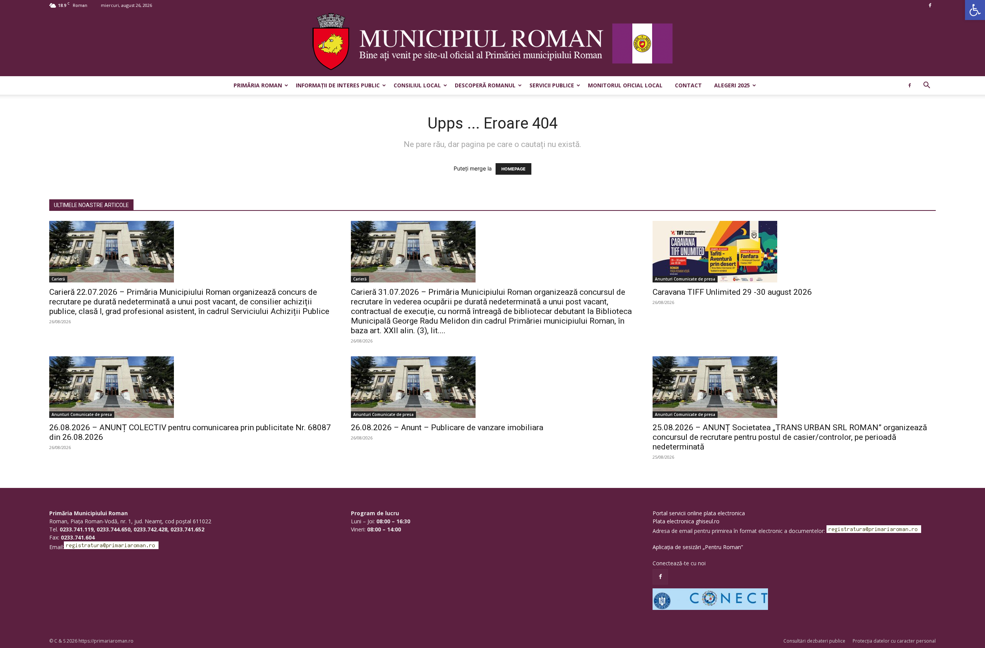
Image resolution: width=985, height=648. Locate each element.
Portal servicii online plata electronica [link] (699, 513)
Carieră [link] (58, 279)
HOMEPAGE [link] (513, 169)
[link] (975, 10)
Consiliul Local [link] (417, 85)
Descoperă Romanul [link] (485, 85)
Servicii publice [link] (551, 85)
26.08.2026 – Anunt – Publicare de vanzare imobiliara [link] (447, 427)
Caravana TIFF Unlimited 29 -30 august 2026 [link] (732, 292)
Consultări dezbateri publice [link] (814, 641)
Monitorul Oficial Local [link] (625, 85)
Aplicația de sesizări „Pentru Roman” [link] (698, 547)
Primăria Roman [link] (258, 85)
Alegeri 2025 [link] (732, 85)
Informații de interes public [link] (338, 85)
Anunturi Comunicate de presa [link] (685, 279)
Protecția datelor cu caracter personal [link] (894, 641)
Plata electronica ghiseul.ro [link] (686, 521)
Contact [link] (688, 85)
